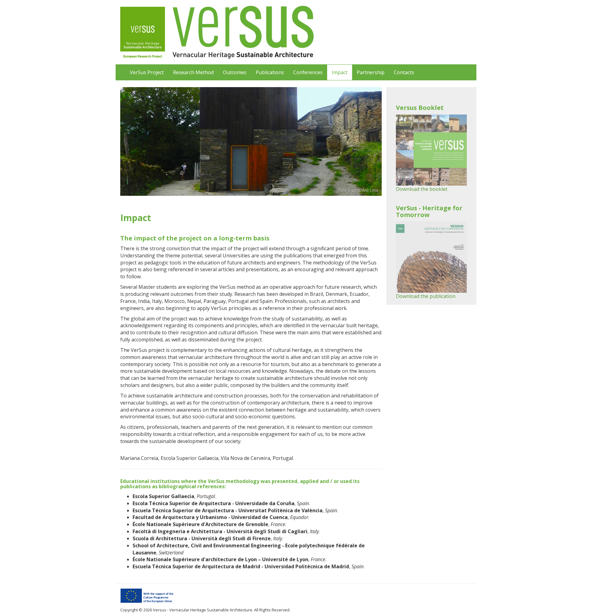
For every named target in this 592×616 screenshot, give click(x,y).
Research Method (193, 72)
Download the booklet (421, 189)
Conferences (308, 72)
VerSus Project (147, 72)
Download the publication (425, 296)
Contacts (404, 72)
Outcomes (234, 72)
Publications (270, 72)
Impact (339, 72)
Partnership (370, 72)
